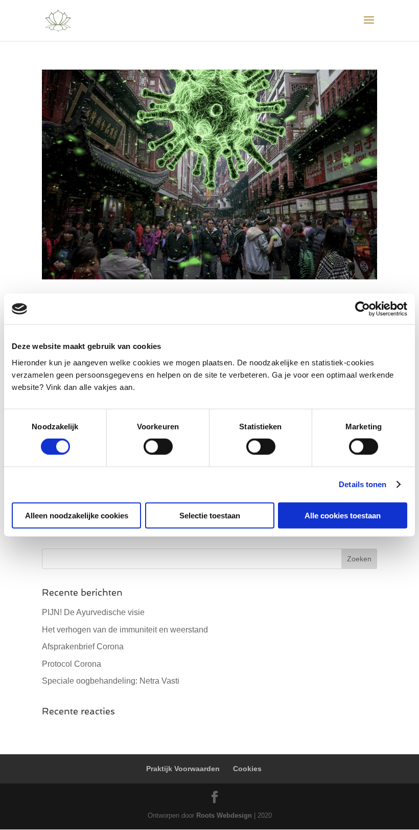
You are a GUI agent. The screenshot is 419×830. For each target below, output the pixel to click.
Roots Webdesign (224, 815)
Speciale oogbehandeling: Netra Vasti (110, 680)
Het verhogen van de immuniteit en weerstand (125, 629)
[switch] (158, 447)
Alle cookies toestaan (343, 515)
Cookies (247, 769)
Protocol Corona (71, 664)
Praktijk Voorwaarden (183, 769)
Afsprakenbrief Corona (83, 646)
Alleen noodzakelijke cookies (76, 515)
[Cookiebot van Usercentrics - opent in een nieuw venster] (362, 309)
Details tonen (362, 484)
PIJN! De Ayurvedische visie (93, 612)
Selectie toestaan (209, 515)
